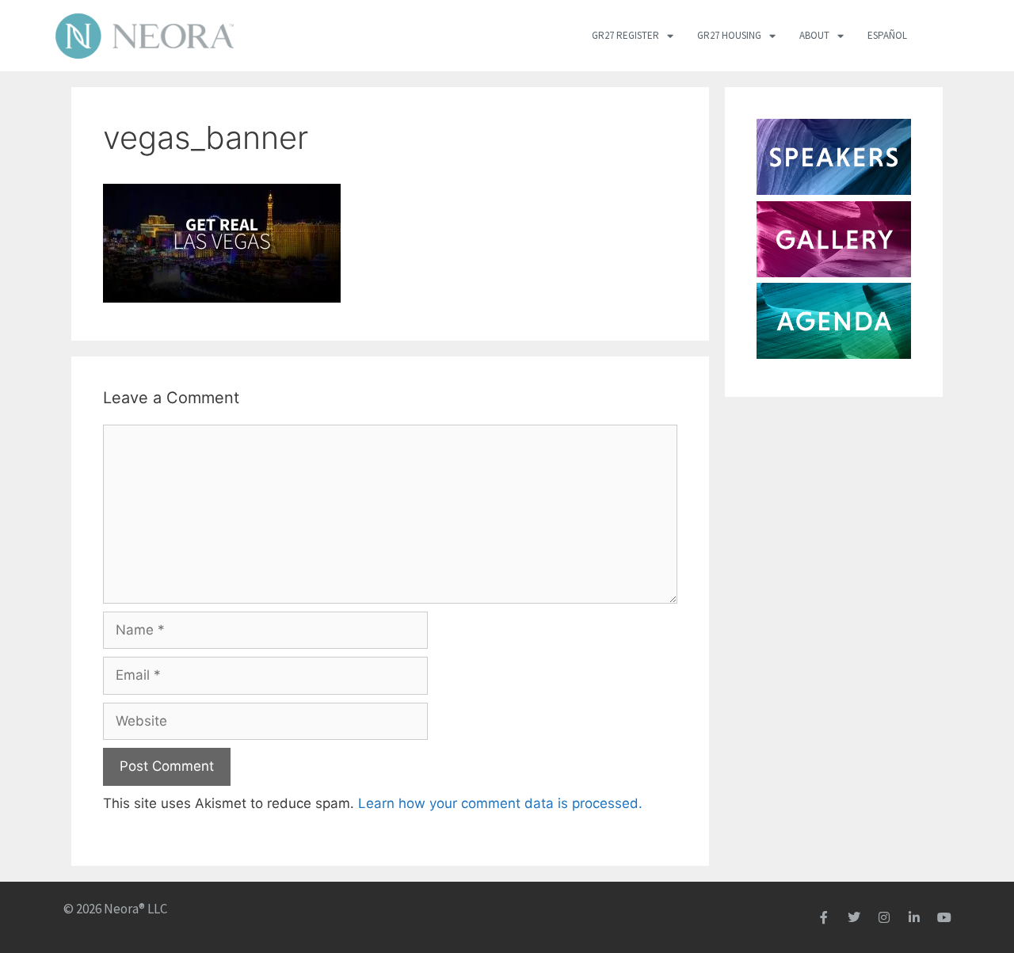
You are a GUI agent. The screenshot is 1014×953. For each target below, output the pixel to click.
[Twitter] (854, 917)
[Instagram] (884, 917)
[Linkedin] (914, 917)
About (814, 35)
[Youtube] (944, 917)
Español (887, 35)
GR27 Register (625, 35)
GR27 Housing (729, 35)
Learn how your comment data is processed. (500, 803)
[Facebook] (824, 917)
